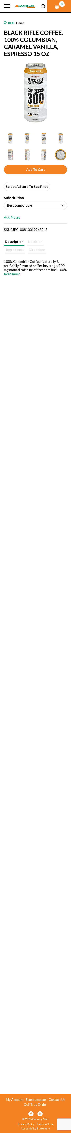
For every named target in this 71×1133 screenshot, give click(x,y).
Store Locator (36, 1100)
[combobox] (35, 205)
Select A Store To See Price (27, 186)
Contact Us (57, 1100)
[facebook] (31, 1114)
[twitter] (40, 1114)
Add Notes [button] (12, 217)
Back (10, 22)
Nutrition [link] (35, 242)
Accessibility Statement (35, 1128)
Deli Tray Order (35, 1105)
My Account (15, 1100)
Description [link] (14, 242)
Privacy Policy (26, 1124)
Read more (12, 274)
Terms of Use (45, 1124)
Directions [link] (37, 250)
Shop (21, 22)
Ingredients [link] (15, 250)
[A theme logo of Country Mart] (25, 4)
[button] (10, 138)
